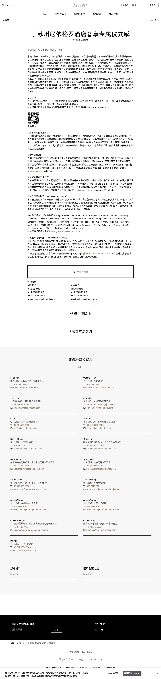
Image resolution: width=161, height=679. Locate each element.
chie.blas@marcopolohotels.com (100, 530)
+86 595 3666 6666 (94, 445)
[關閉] (157, 673)
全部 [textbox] (79, 367)
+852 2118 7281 (93, 486)
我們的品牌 (60, 13)
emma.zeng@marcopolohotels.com (29, 489)
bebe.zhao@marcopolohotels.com (28, 469)
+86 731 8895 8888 (21, 404)
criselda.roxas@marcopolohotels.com (30, 530)
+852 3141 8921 (20, 445)
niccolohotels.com (83, 190)
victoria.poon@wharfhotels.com (100, 387)
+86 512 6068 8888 (94, 425)
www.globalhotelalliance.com (64, 231)
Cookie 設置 (112, 673)
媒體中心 (83, 667)
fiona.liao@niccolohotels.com (99, 408)
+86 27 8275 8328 (93, 466)
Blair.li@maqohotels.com (24, 550)
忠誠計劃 (113, 13)
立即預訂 (151, 5)
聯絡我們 (124, 5)
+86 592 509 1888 (20, 486)
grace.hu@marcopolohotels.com (100, 448)
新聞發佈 (20, 643)
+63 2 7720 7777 (20, 527)
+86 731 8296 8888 (21, 547)
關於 (45, 13)
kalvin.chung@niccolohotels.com (27, 448)
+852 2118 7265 (20, 384)
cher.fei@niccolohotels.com (25, 428)
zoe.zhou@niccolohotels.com (26, 408)
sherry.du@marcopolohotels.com (100, 469)
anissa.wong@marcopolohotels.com (102, 489)
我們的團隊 (79, 13)
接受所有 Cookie (131, 673)
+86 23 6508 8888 (20, 425)
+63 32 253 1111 (93, 527)
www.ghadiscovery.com (96, 253)
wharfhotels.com (35, 171)
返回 (7, 20)
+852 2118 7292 (93, 384)
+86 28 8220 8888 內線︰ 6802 (100, 404)
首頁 (12, 643)
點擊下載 (14, 574)
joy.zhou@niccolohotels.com (98, 428)
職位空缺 (97, 667)
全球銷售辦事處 (54, 667)
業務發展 (97, 13)
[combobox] (80, 367)
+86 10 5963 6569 (20, 466)
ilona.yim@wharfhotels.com (25, 387)
